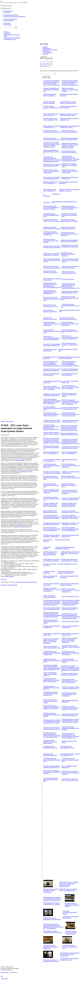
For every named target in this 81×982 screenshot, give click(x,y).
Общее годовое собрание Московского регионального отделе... (69, 485)
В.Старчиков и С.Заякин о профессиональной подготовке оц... (53, 931)
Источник (3, 579)
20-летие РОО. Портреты (47, 548)
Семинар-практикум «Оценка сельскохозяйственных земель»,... (52, 728)
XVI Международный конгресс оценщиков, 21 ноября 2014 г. (65, 572)
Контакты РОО (7, 8)
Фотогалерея (46, 51)
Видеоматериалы (47, 52)
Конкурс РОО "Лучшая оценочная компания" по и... (51, 305)
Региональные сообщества (11, 15)
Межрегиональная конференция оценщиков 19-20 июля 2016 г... (69, 240)
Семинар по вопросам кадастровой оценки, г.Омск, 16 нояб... (51, 241)
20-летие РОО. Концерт (68, 279)
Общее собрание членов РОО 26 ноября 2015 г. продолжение (52, 254)
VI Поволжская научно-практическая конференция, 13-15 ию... (70, 305)
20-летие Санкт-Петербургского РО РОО (50, 318)
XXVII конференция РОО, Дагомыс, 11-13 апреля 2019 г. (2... (70, 345)
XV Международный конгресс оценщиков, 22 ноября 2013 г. (70, 369)
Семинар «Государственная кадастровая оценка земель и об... (68, 318)
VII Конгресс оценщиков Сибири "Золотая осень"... (71, 472)
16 (48, 63)
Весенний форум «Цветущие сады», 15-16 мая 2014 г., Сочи (70, 779)
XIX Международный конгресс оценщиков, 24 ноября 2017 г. (51, 766)
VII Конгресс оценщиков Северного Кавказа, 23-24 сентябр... (50, 701)
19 (40, 64)
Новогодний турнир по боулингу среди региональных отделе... (52, 178)
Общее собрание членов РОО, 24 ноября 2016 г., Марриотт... (51, 560)
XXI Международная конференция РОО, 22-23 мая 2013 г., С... (51, 688)
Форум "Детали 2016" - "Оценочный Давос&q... (49, 596)
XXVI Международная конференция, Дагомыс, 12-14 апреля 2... (70, 660)
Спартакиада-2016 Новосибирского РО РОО (50, 754)
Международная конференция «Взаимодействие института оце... (70, 433)
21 (44, 64)
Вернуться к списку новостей (9, 585)
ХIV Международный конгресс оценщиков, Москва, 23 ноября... (52, 472)
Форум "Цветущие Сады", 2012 (70, 596)
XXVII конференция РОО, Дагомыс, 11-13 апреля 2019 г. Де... (51, 499)
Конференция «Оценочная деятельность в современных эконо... (69, 165)
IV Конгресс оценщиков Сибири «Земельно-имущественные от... (70, 687)
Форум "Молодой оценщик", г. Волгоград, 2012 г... (51, 114)
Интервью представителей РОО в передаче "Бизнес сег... (69, 959)
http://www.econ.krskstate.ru (19, 471)
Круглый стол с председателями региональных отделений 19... (52, 344)
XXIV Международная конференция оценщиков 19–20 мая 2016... (51, 715)
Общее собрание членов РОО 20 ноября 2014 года (70, 634)
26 (40, 66)
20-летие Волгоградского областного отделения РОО (69, 151)
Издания (45, 54)
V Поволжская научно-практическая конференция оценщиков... (65, 548)
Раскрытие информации (10, 19)
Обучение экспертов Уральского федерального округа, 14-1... (70, 408)
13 (42, 63)
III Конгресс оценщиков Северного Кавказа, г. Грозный (51, 228)
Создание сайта (5, 972)
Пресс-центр (7, 23)
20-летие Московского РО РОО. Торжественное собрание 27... (70, 714)
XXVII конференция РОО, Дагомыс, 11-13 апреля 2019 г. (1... (70, 754)
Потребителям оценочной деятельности (14, 16)
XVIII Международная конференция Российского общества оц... (50, 947)
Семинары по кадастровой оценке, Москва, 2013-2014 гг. (69, 584)
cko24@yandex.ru (9, 576)
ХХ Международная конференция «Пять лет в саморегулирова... (50, 742)
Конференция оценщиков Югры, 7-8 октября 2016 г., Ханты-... (70, 126)
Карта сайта (4, 978)
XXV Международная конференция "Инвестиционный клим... (52, 408)
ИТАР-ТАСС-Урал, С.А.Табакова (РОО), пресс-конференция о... (68, 889)
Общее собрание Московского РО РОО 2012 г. (70, 178)
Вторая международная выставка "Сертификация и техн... (69, 947)
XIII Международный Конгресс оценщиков (49, 102)
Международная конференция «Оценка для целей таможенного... (69, 357)
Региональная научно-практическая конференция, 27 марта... (51, 215)
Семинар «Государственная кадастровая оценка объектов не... (51, 447)
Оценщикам (7, 12)
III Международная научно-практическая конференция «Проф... (69, 395)
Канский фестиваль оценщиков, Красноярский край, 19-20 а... (70, 292)
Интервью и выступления (50, 49)
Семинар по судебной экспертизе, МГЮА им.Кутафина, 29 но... (69, 114)
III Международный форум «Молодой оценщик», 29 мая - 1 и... (52, 152)
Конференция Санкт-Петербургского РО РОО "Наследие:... (68, 254)
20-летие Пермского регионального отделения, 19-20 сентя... (52, 331)
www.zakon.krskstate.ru (19, 460)
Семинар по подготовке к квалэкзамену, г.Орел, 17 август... (71, 511)
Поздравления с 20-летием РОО (70, 621)
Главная (3, 421)
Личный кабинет (7, 5)
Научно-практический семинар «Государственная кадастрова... (51, 608)
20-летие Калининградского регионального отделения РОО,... (52, 267)
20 (42, 64)
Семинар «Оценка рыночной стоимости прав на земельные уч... (51, 434)
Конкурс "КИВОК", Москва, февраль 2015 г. (69, 766)
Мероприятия (46, 48)
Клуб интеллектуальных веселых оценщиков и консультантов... (52, 369)
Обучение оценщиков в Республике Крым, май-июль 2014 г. (51, 485)
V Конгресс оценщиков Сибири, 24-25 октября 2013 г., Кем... (70, 421)
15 (46, 63)
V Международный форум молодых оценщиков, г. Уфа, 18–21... (70, 331)
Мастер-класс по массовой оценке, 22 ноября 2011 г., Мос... (52, 647)
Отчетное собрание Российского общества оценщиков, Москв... (70, 138)
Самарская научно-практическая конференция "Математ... (70, 267)
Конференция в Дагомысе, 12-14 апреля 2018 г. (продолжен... (70, 523)
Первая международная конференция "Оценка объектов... (52, 918)
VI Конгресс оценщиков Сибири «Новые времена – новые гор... (50, 674)
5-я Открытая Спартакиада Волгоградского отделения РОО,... (50, 779)
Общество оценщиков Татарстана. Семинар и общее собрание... (70, 90)
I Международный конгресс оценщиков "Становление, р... (51, 960)
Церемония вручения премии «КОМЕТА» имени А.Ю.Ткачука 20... (71, 647)
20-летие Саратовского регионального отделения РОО (51, 138)
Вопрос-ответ (7, 24)
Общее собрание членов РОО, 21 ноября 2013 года (51, 126)
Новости (45, 47)
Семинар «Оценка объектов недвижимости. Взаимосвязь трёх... (51, 90)
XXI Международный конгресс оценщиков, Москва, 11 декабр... (52, 421)
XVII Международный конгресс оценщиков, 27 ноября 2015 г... (52, 394)
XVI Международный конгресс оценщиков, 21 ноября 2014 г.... (51, 535)
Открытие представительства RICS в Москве (71, 917)
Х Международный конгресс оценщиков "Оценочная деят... (71, 932)
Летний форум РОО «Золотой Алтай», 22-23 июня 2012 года (68, 102)
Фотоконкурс (46, 202)
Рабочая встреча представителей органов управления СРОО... (52, 165)
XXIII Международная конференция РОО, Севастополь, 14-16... (52, 660)
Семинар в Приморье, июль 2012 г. (49, 572)
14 (44, 63)
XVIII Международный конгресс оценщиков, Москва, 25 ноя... (70, 447)
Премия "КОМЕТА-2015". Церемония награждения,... (50, 511)
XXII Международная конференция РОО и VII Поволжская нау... (49, 292)
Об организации (8, 11)
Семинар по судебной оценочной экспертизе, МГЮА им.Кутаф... (71, 498)
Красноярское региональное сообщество (26, 582)
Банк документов (8, 20)
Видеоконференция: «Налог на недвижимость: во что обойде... (51, 903)
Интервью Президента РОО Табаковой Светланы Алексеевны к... (50, 890)
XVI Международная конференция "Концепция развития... (72, 905)
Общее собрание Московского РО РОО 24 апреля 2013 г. (70, 608)
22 (46, 64)
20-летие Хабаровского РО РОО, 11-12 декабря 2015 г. (52, 460)
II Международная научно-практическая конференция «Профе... (50, 621)
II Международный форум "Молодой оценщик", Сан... (68, 228)
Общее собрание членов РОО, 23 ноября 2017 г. (49, 190)
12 (40, 63)
